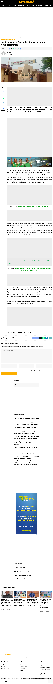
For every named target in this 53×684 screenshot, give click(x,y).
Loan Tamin (8, 52)
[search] (51, 2)
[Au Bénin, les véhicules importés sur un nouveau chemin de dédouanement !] (20, 594)
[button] (18, 49)
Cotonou (13, 332)
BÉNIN (8, 39)
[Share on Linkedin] (16, 49)
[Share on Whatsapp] (14, 49)
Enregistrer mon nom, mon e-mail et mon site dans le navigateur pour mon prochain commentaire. (27, 370)
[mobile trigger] (2, 1)
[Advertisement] (26, 14)
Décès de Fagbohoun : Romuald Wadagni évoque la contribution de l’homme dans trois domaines (26, 449)
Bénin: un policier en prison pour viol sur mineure (33, 206)
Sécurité (12, 39)
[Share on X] (11, 49)
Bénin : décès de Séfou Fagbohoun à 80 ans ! (26, 453)
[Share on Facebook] (9, 49)
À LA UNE (4, 39)
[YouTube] (6, 681)
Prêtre (24, 332)
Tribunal (29, 332)
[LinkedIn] (8, 681)
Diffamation (19, 332)
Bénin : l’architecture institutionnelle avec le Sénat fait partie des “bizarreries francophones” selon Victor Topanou (26, 458)
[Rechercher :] (24, 385)
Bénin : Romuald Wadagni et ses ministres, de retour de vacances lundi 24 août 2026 (33, 602)
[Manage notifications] (3, 681)
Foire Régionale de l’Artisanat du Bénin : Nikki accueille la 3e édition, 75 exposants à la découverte (26, 442)
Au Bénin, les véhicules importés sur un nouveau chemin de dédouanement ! (19, 602)
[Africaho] (26, 2)
